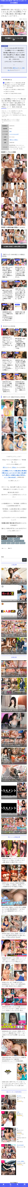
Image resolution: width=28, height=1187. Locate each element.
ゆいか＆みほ (20, 1145)
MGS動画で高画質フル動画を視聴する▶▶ (14, 246)
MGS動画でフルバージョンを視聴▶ (14, 38)
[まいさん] (8, 1102)
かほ (18, 1112)
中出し (4, 543)
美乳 (18, 543)
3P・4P (10, 538)
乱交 (9, 543)
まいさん (19, 1095)
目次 (6, 79)
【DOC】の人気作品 (9, 91)
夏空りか (15, 68)
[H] (8, 1134)
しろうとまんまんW (13, 134)
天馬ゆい (16, 139)
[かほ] (8, 1118)
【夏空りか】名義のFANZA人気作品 (13, 93)
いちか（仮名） (21, 1161)
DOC (10, 131)
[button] (25, 595)
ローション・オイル (19, 540)
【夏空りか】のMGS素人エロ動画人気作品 (14, 89)
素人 (13, 543)
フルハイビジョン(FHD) (8, 540)
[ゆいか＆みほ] (8, 1151)
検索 (2, 557)
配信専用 (23, 543)
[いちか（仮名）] (8, 1167)
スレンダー (17, 538)
